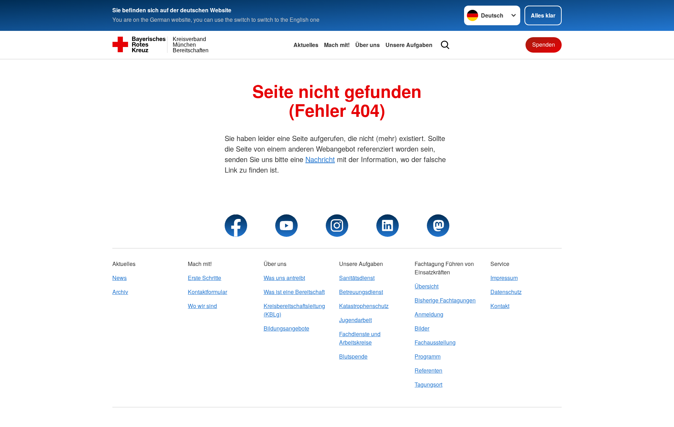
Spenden (543, 44)
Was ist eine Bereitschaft (294, 292)
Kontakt (499, 306)
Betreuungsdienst (361, 292)
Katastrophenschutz (364, 306)
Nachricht (320, 159)
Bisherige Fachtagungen (445, 300)
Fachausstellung (435, 342)
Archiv (120, 292)
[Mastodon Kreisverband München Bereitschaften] (438, 225)
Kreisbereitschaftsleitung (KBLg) (294, 310)
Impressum (504, 278)
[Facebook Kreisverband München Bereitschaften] (236, 225)
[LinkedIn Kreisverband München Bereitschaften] (387, 225)
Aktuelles (305, 45)
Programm (428, 356)
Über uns (367, 45)
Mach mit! (337, 45)
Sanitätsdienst (357, 278)
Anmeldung (429, 314)
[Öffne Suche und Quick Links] (445, 45)
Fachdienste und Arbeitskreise (360, 338)
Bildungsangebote (286, 328)
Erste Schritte (204, 278)
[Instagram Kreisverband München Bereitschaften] (337, 225)
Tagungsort (428, 384)
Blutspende (353, 356)
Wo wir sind (202, 306)
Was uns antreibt (284, 278)
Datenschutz (506, 292)
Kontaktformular (207, 292)
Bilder (422, 328)
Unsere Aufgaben (408, 45)
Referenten (428, 370)
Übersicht (426, 286)
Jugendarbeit (355, 320)
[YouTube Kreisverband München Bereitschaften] (286, 225)
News (119, 278)
